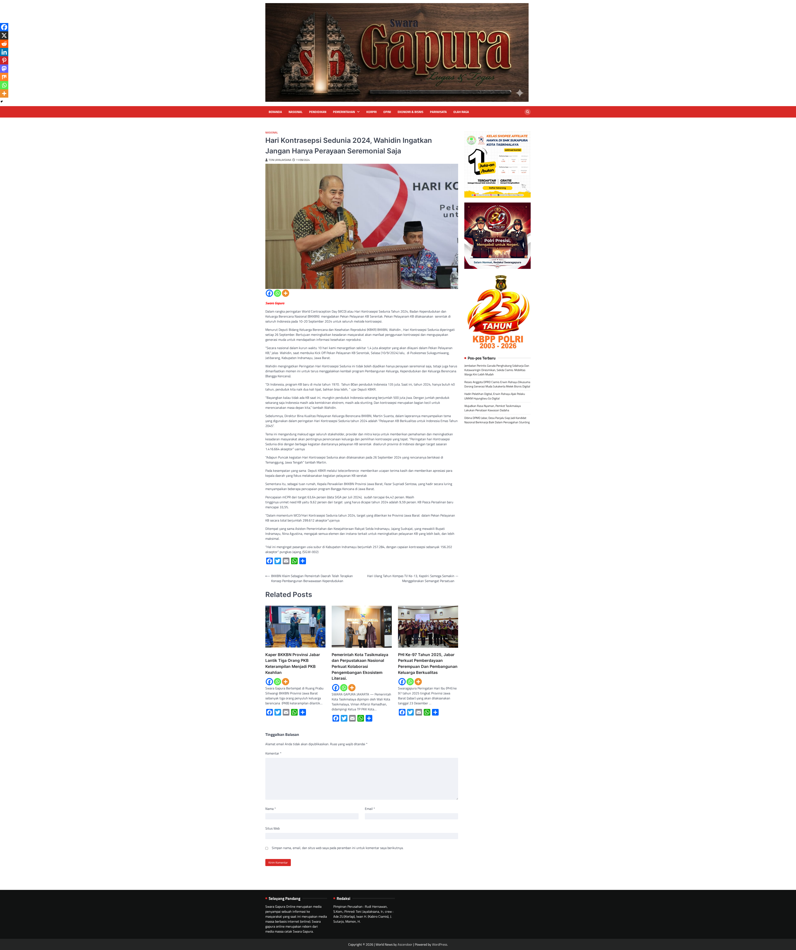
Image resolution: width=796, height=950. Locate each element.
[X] (4, 35)
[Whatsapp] (277, 293)
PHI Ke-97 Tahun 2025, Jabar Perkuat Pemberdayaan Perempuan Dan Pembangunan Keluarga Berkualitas (427, 663)
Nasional (295, 112)
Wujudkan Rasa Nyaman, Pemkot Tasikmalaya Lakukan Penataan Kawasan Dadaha (492, 408)
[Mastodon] (4, 68)
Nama (270, 808)
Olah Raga (461, 112)
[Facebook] (269, 293)
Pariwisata (438, 112)
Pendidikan (317, 112)
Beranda (275, 112)
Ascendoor (405, 944)
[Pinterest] (4, 60)
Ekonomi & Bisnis (410, 112)
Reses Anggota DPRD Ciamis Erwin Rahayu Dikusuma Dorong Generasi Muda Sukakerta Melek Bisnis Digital (497, 384)
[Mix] (4, 77)
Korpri (371, 112)
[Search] (527, 112)
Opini (387, 112)
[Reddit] (4, 44)
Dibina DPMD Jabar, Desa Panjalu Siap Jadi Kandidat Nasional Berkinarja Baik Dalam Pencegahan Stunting (497, 420)
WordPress (439, 944)
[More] (285, 293)
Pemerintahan (344, 112)
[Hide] (1, 101)
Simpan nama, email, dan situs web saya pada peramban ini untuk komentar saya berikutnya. (337, 847)
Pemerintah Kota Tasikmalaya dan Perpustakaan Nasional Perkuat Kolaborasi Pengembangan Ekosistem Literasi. (360, 666)
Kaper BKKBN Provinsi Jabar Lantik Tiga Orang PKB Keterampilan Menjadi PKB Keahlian (292, 663)
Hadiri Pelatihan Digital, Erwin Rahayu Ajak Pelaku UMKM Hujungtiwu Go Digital (494, 396)
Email (370, 808)
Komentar (273, 753)
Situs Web (272, 828)
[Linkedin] (4, 52)
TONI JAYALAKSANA (280, 160)
